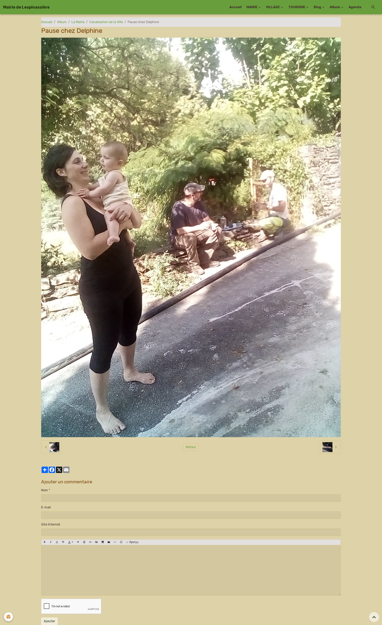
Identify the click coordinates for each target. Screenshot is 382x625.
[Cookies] (8, 616)
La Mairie (78, 22)
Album (335, 7)
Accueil (235, 7)
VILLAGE (273, 7)
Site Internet (50, 524)
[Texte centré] (84, 542)
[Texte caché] (96, 542)
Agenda (355, 7)
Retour (191, 447)
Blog (318, 7)
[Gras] (44, 542)
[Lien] (90, 542)
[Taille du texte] (63, 542)
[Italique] (51, 542)
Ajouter (49, 621)
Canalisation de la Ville (106, 22)
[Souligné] (57, 542)
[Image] (102, 542)
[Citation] (78, 542)
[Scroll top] (374, 617)
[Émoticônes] (121, 542)
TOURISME (297, 7)
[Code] (115, 542)
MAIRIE (252, 7)
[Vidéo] (109, 542)
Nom (44, 490)
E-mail (46, 507)
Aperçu (133, 542)
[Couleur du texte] (70, 542)
